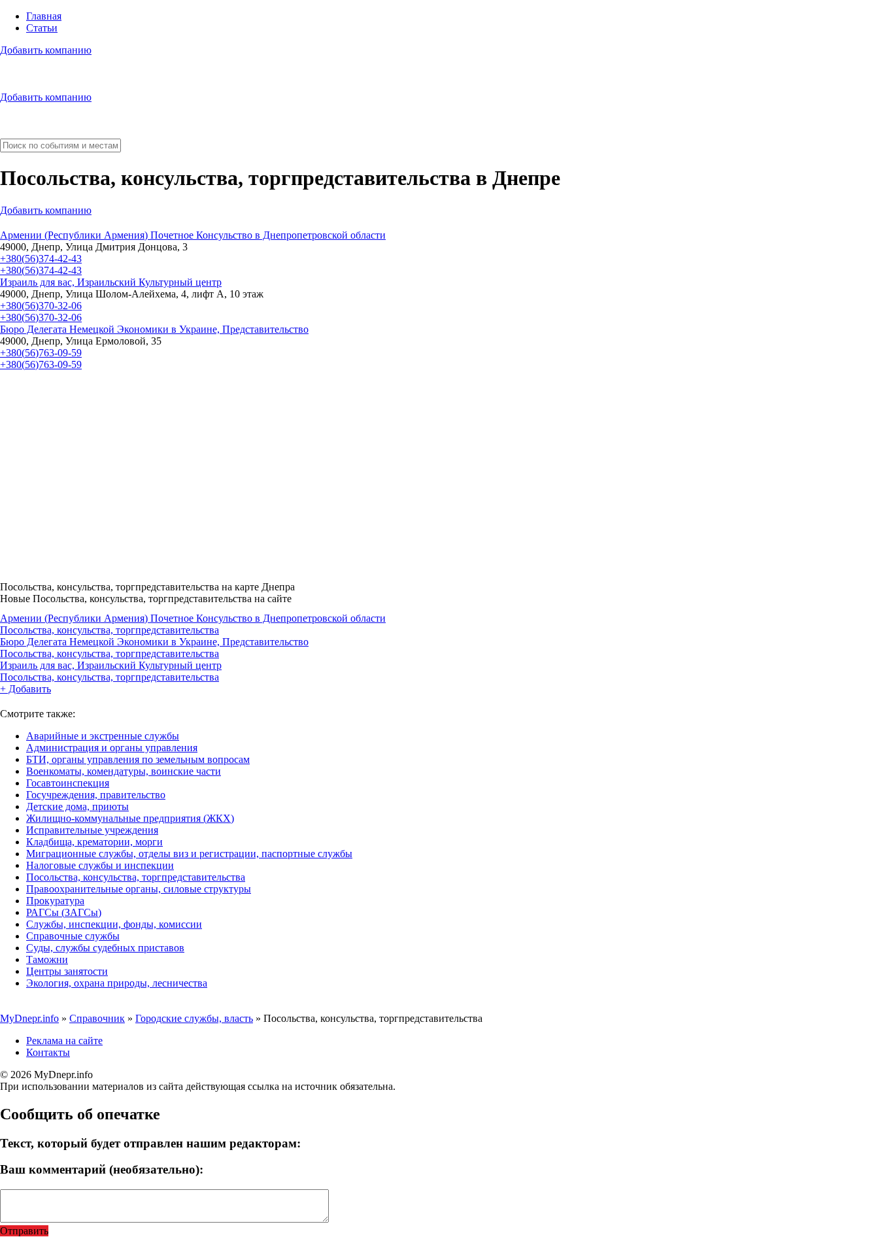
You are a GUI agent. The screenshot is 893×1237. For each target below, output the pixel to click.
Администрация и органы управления (111, 747)
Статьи (42, 27)
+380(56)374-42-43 (41, 258)
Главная (43, 16)
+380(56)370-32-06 (41, 305)
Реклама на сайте (64, 1040)
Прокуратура (55, 900)
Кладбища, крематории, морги (94, 841)
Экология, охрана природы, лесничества (116, 983)
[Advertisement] (392, 471)
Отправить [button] (24, 1230)
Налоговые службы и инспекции (100, 865)
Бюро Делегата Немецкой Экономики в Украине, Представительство (154, 329)
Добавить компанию (46, 50)
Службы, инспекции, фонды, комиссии (114, 924)
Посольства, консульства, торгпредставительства (109, 629)
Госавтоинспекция (67, 782)
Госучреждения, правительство (95, 794)
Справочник (97, 1018)
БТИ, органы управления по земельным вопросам (138, 759)
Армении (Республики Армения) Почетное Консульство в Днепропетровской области (193, 235)
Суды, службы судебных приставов (105, 947)
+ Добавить (25, 688)
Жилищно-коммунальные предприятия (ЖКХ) (130, 818)
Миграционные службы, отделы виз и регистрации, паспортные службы (189, 853)
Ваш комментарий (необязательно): (101, 1169)
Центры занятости (67, 971)
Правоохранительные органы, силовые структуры (138, 888)
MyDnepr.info (29, 1018)
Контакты (48, 1052)
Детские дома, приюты (77, 806)
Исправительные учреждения (92, 830)
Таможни (47, 959)
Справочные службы (73, 935)
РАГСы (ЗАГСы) (63, 912)
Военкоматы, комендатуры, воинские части (123, 771)
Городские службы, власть (194, 1018)
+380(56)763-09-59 (41, 352)
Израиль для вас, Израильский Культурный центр (111, 282)
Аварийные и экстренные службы (102, 735)
